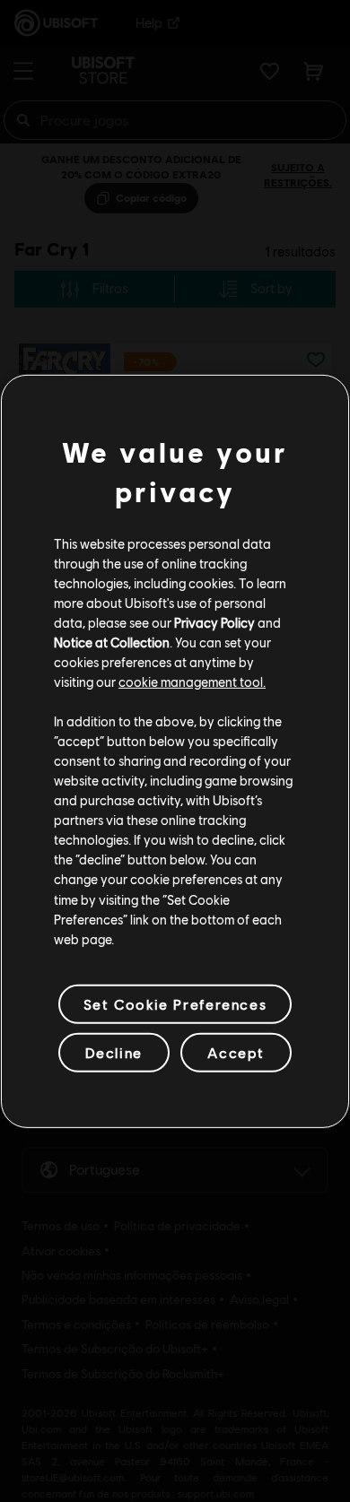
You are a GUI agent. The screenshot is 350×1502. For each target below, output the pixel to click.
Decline (114, 1052)
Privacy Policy (214, 622)
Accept (236, 1052)
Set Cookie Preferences (175, 1003)
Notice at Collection (112, 642)
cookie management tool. (192, 681)
